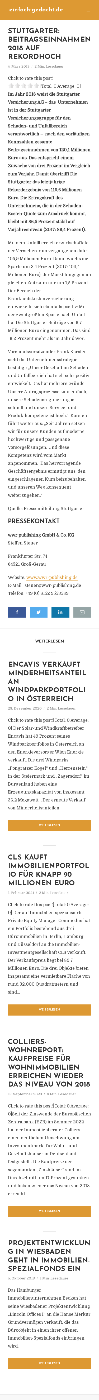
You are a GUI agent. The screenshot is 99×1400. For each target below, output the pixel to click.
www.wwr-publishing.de (52, 577)
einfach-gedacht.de (36, 10)
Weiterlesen (49, 825)
